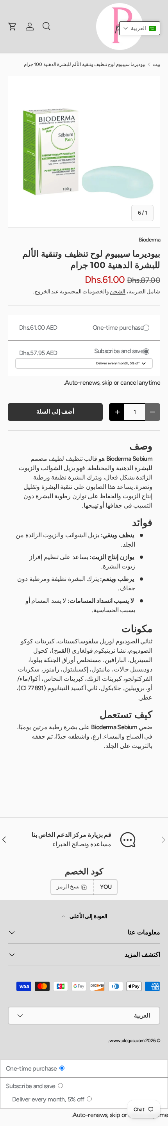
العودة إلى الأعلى (87, 916)
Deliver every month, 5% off (49, 1099)
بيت (156, 64)
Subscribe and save (31, 1086)
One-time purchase (32, 1068)
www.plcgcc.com (126, 1040)
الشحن (117, 291)
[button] (140, 28)
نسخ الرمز (68, 886)
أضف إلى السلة (55, 411)
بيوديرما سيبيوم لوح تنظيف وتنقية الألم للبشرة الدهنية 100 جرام (84, 64)
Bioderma (149, 239)
